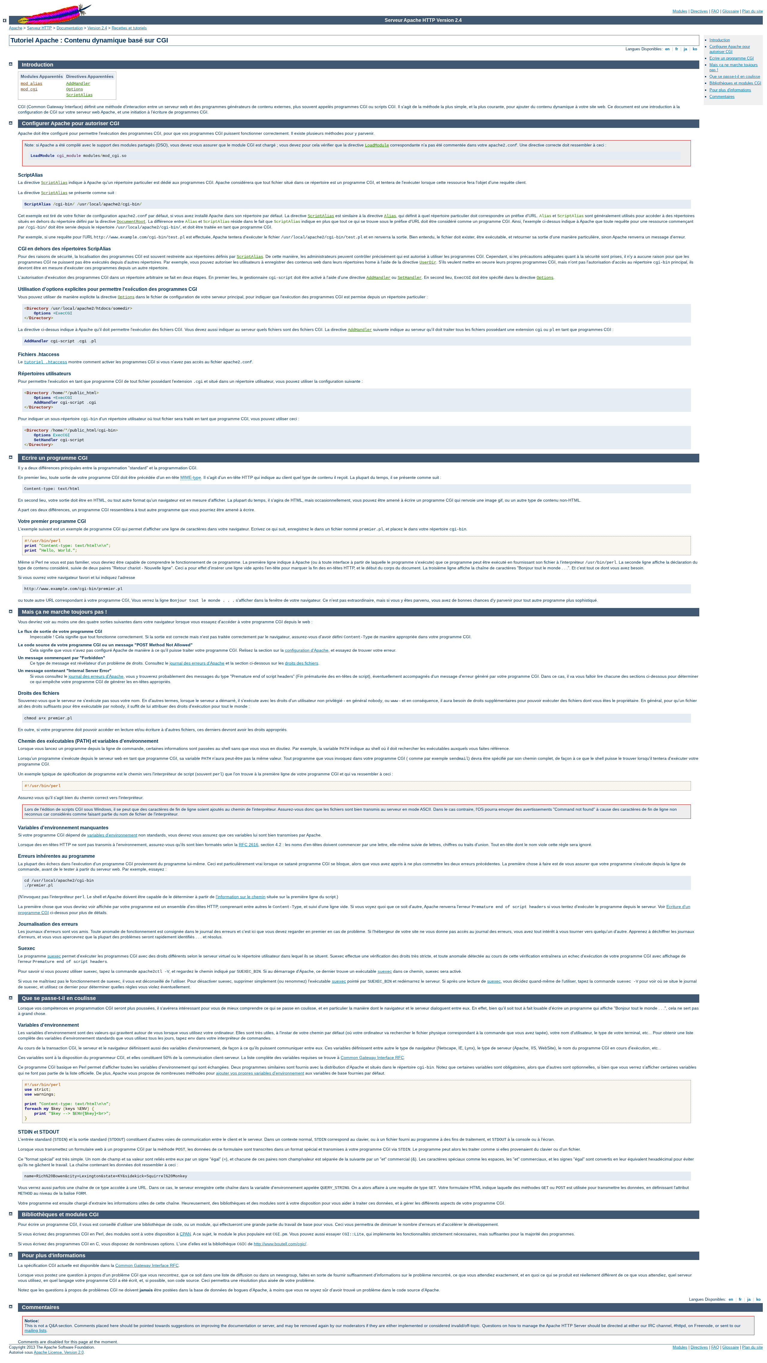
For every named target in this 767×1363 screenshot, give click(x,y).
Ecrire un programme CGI (731, 58)
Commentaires (722, 96)
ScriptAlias (79, 95)
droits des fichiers (301, 663)
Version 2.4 (97, 28)
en (667, 49)
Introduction (719, 40)
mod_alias (31, 83)
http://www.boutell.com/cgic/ (280, 1243)
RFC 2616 (248, 844)
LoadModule (377, 145)
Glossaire (730, 11)
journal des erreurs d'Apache (197, 663)
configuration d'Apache (306, 650)
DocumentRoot (131, 221)
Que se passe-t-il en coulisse (734, 76)
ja (685, 49)
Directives (699, 11)
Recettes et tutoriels (129, 28)
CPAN (185, 1234)
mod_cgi (29, 89)
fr (676, 49)
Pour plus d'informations (730, 90)
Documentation (70, 28)
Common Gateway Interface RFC (372, 1057)
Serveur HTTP (39, 28)
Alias (390, 216)
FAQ (715, 11)
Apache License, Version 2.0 (59, 1352)
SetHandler (410, 277)
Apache (15, 28)
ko (694, 49)
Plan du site (752, 11)
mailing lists (35, 1330)
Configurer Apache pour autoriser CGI (729, 49)
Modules (680, 11)
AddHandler (78, 83)
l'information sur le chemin (240, 896)
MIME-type (190, 477)
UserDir (427, 262)
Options (74, 89)
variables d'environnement (112, 835)
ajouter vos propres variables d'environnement (260, 1073)
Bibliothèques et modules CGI (735, 83)
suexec (54, 956)
